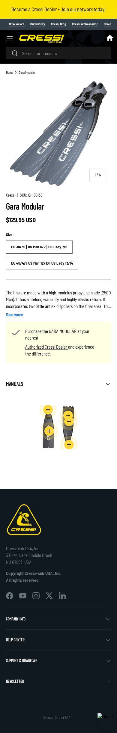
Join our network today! (83, 9)
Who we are (16, 24)
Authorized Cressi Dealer (46, 346)
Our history (37, 24)
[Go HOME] (110, 39)
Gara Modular (27, 72)
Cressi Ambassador (85, 24)
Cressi (11, 195)
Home (9, 72)
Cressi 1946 (63, 717)
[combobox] (58, 53)
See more (14, 314)
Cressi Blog (58, 24)
